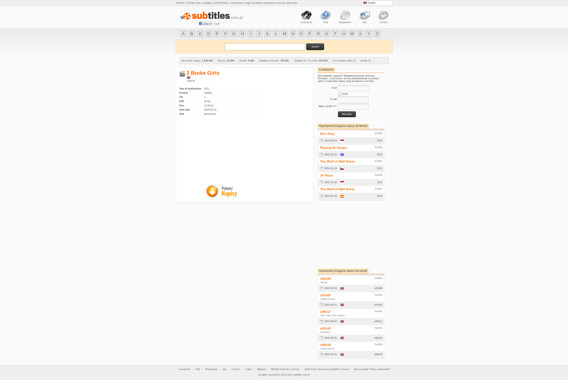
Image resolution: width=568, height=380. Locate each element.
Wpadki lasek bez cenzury (285, 369)
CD (181, 97)
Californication (327, 299)
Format (183, 92)
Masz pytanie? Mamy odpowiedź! (372, 369)
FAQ (197, 369)
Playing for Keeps (333, 147)
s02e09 (325, 278)
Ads (225, 369)
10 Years (326, 175)
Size (181, 105)
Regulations (211, 369)
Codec (248, 369)
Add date (184, 109)
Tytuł (334, 87)
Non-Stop (327, 133)
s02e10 (325, 328)
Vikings (324, 282)
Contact (236, 369)
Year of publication (190, 88)
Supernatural (327, 348)
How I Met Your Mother (332, 315)
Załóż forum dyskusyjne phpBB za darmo (326, 369)
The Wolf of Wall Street (337, 161)
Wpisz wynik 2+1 (327, 106)
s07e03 (325, 295)
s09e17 (325, 311)
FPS (181, 101)
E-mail (333, 99)
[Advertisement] (216, 147)
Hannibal (324, 332)
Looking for (184, 369)
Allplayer (261, 369)
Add (181, 114)
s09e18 (325, 344)
